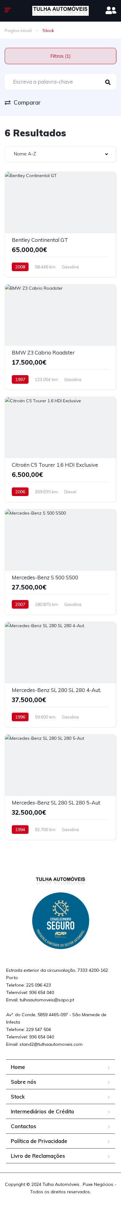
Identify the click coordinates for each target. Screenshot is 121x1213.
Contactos (23, 1126)
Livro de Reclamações (38, 1156)
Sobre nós (23, 1081)
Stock (18, 1096)
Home (18, 1067)
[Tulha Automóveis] (60, 11)
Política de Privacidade (39, 1141)
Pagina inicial (18, 30)
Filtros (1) (60, 56)
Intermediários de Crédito (42, 1111)
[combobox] (60, 154)
